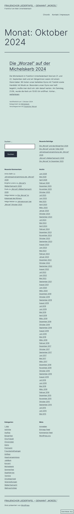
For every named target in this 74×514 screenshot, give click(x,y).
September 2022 (45, 266)
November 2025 (45, 189)
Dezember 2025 (45, 186)
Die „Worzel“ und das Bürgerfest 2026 (53, 146)
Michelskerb (25, 104)
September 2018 (45, 328)
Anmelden (43, 426)
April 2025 (43, 205)
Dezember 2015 (45, 395)
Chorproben (9, 442)
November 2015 (45, 399)
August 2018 (44, 331)
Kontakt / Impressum (60, 15)
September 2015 (45, 405)
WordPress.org (45, 436)
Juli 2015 (42, 408)
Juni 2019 (43, 309)
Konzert (8, 463)
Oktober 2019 (44, 297)
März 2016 (43, 389)
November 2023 (45, 235)
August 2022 (44, 269)
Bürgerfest (9, 436)
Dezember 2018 (45, 322)
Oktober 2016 (44, 371)
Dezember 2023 (45, 232)
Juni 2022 (43, 275)
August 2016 (44, 377)
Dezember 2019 (45, 294)
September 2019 (45, 300)
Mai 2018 (42, 337)
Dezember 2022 (45, 260)
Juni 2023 (43, 248)
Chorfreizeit (9, 439)
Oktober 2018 (44, 325)
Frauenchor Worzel (30, 106)
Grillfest (7, 454)
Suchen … (8, 141)
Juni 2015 (43, 411)
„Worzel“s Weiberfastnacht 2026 (51, 158)
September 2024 (45, 217)
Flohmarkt (8, 448)
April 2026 (43, 180)
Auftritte (8, 430)
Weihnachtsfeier (11, 488)
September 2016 (45, 374)
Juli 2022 (42, 272)
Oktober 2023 (44, 238)
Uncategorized (10, 479)
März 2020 (43, 291)
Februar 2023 (44, 254)
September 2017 (45, 352)
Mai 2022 (42, 278)
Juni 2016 (43, 383)
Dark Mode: (65, 511)
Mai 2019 (42, 312)
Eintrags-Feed (44, 430)
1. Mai (7, 426)
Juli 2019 (42, 306)
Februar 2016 (44, 392)
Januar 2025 (44, 211)
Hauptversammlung (12, 457)
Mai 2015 (42, 414)
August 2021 (44, 285)
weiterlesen (14, 94)
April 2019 (43, 315)
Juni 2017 (42, 355)
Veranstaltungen (11, 482)
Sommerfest (9, 470)
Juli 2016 (42, 380)
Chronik (46, 15)
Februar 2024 (44, 229)
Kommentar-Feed (46, 433)
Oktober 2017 (44, 349)
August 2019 (44, 303)
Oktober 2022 (44, 263)
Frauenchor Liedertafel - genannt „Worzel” (31, 5)
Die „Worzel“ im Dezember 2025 (51, 161)
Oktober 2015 (44, 402)
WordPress (25, 505)
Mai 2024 (42, 223)
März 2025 (43, 208)
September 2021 (45, 282)
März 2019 (43, 318)
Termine (8, 476)
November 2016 (45, 368)
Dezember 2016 (45, 365)
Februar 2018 (44, 343)
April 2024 (43, 226)
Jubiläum (8, 460)
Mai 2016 (42, 386)
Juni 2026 (43, 174)
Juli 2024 (42, 220)
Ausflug (7, 433)
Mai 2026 (42, 177)
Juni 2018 (43, 334)
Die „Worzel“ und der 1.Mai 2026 (51, 149)
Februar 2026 (44, 183)
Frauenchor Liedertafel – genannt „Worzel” (31, 500)
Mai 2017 (42, 358)
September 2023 (45, 241)
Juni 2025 (43, 198)
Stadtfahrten (9, 473)
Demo (7, 445)
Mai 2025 (42, 201)
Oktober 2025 (44, 192)
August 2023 (44, 245)
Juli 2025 (42, 195)
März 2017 (43, 362)
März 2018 (43, 340)
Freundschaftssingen (13, 451)
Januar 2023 (44, 257)
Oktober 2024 (44, 214)
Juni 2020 (43, 288)
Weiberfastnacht (11, 485)
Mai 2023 (42, 251)
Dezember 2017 (45, 346)
